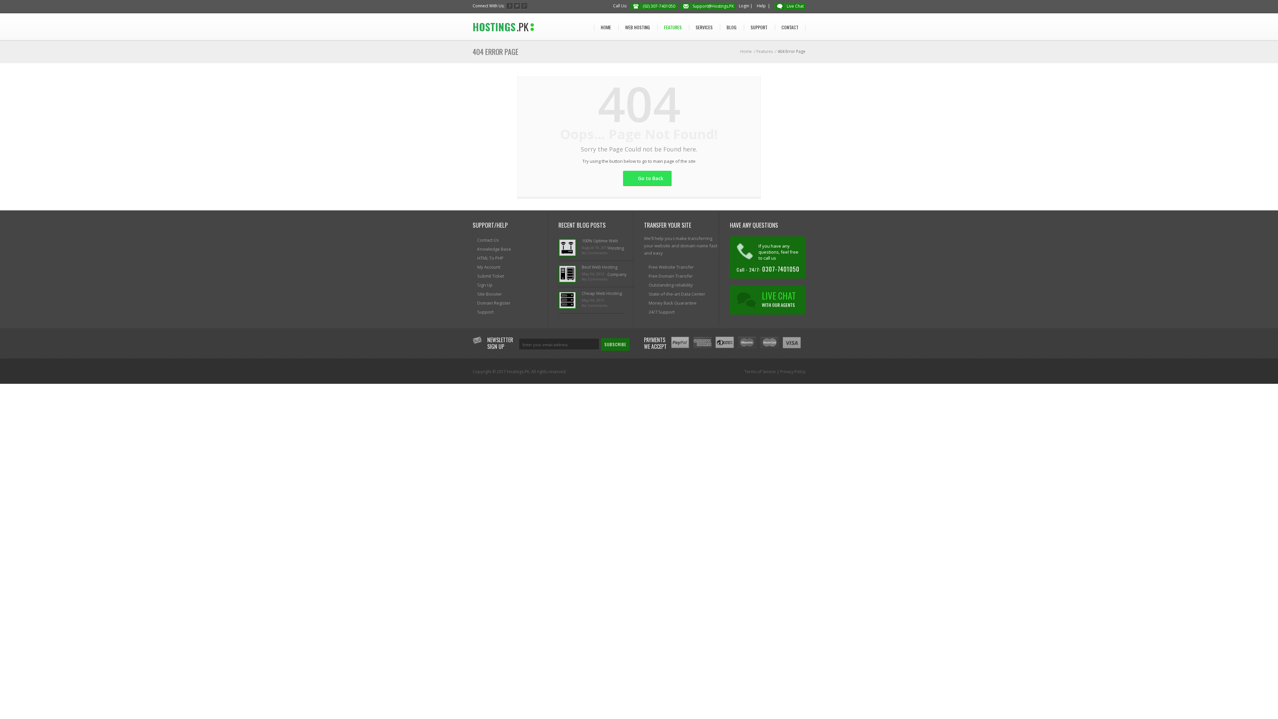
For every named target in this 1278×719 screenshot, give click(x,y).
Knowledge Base (494, 249)
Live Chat (795, 6)
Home (606, 27)
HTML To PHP (490, 258)
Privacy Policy (792, 371)
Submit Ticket (490, 276)
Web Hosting (637, 27)
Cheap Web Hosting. (602, 293)
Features (673, 27)
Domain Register (494, 303)
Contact (789, 27)
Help (761, 6)
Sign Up (485, 285)
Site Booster (489, 294)
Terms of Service (760, 371)
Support (758, 27)
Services (704, 27)
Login (744, 6)
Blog (732, 27)
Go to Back (650, 178)
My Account (488, 267)
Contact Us (488, 240)
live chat (779, 298)
